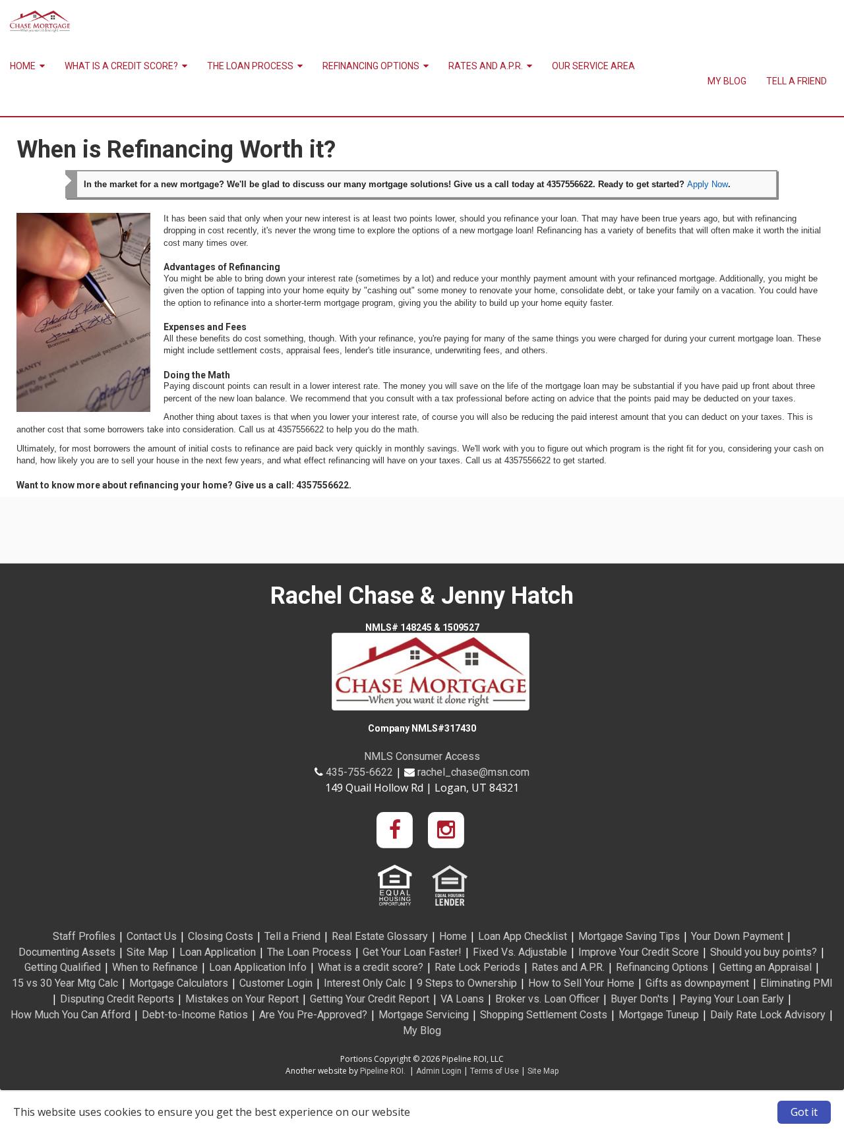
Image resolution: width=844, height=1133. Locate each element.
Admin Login (439, 1071)
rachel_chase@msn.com (473, 772)
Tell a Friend (796, 81)
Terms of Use (494, 1071)
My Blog (727, 81)
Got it (804, 1112)
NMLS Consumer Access (422, 756)
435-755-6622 (359, 772)
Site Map (543, 1071)
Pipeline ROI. (383, 1071)
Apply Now (707, 184)
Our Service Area (593, 66)
